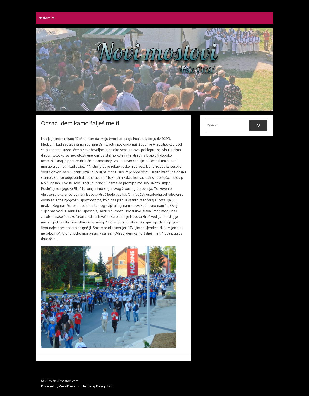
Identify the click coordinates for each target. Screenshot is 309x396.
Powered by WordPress (58, 386)
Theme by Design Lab (96, 386)
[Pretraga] (258, 125)
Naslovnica (47, 18)
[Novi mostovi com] (154, 69)
